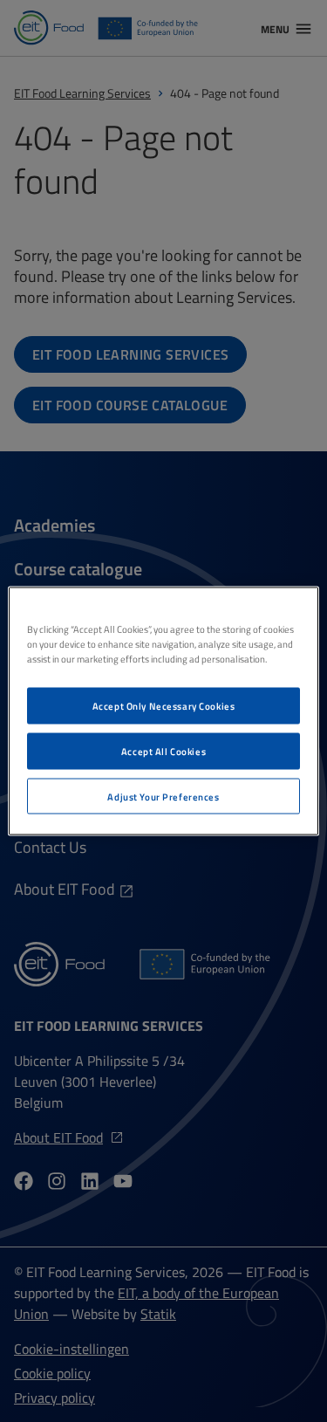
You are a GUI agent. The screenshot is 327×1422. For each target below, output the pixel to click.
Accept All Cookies (163, 750)
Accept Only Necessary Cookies (163, 704)
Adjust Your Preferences (163, 795)
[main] (163, 711)
